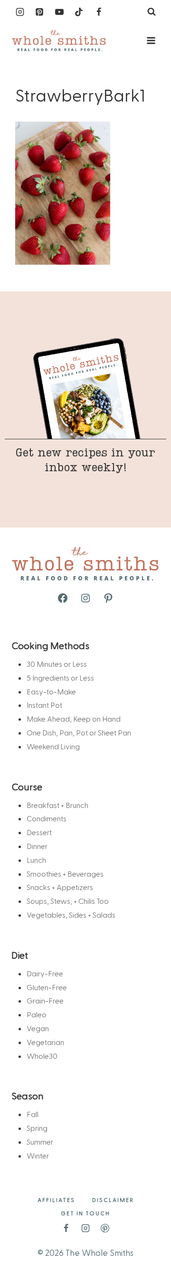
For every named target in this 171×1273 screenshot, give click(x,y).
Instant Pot (44, 704)
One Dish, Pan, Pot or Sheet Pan (79, 732)
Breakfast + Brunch (57, 804)
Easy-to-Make (51, 691)
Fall (32, 1113)
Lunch (36, 859)
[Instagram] (19, 12)
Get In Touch (85, 1213)
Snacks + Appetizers (60, 886)
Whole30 (42, 1055)
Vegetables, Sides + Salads (71, 914)
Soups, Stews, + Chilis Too (68, 900)
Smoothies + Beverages (65, 873)
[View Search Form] (151, 12)
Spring (37, 1127)
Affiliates (56, 1199)
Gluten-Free (47, 987)
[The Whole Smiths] (58, 40)
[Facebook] (98, 12)
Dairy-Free (45, 973)
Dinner (37, 845)
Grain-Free (45, 1000)
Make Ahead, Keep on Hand (74, 718)
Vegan (38, 1028)
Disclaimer (113, 1199)
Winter (38, 1155)
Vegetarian (45, 1041)
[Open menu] (151, 40)
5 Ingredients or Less (60, 677)
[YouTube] (59, 12)
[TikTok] (78, 12)
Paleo (37, 1014)
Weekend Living (53, 746)
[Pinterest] (39, 12)
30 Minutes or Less (57, 663)
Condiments (46, 818)
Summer (40, 1141)
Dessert (39, 832)
